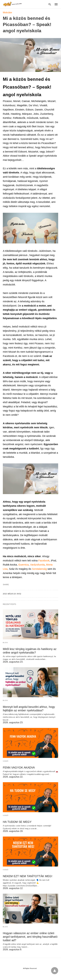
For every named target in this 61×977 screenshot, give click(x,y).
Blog (5, 642)
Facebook (44, 560)
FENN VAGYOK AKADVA (19, 767)
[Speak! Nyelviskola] (13, 4)
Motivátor (7, 12)
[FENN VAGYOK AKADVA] (30, 743)
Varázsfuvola (37, 564)
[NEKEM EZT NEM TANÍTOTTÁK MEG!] (30, 852)
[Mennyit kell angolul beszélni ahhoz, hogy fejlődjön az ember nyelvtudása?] (30, 682)
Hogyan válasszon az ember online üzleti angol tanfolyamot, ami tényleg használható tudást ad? (30, 937)
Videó (6, 761)
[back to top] (54, 970)
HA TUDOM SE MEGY (17, 821)
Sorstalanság (40, 569)
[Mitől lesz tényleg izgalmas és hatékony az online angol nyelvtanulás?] (30, 624)
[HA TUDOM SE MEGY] (30, 797)
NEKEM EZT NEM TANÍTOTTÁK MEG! (27, 876)
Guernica (23, 564)
